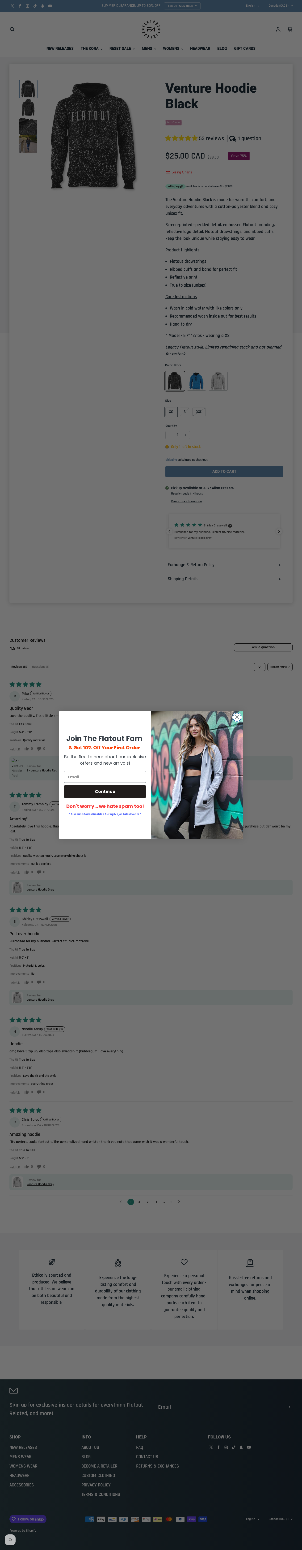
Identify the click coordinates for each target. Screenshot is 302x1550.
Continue (105, 791)
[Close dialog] (237, 717)
